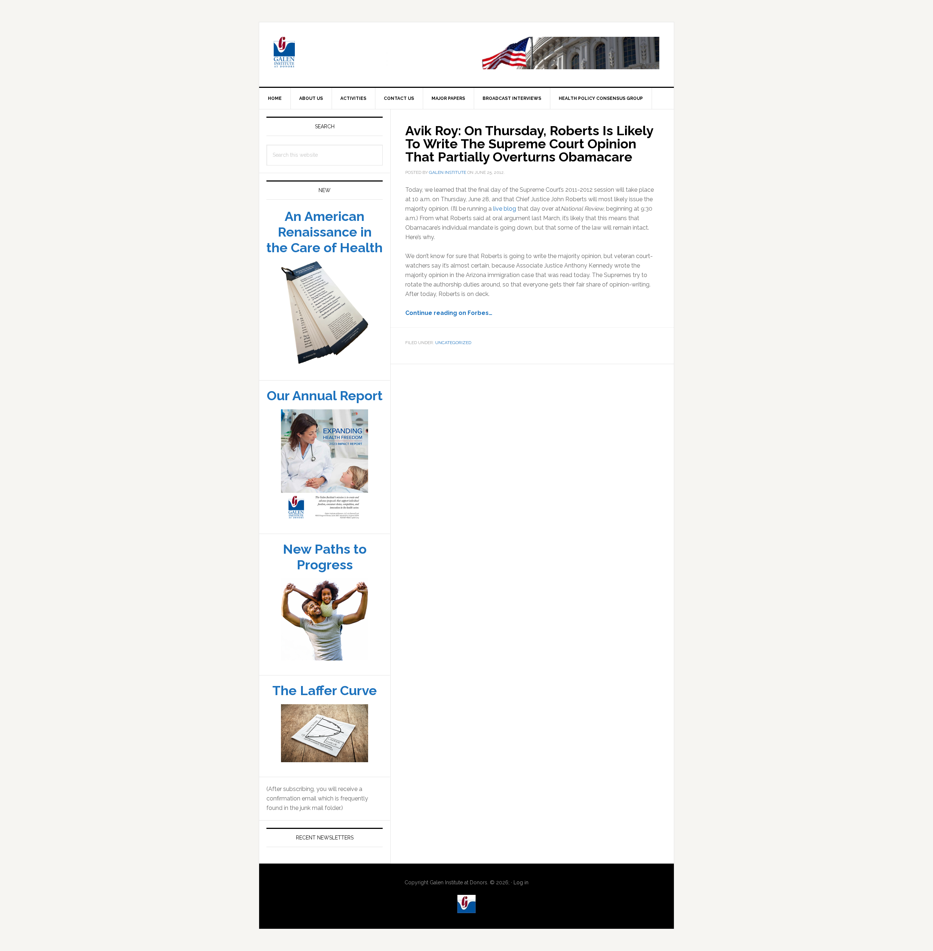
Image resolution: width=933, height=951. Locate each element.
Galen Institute (321, 53)
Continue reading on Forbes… (448, 312)
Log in (521, 882)
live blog (504, 208)
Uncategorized (453, 342)
